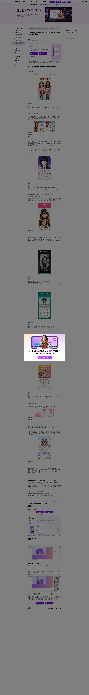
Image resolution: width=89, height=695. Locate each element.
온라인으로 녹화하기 (45, 357)
